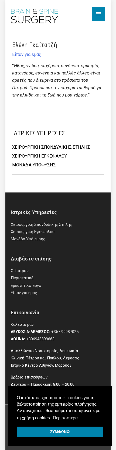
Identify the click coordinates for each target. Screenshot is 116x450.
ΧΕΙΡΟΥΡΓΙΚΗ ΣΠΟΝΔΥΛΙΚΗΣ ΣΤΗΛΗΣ (51, 147)
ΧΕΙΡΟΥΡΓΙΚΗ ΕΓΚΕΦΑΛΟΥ (39, 156)
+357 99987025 (65, 331)
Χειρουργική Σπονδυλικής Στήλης (41, 224)
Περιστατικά (22, 278)
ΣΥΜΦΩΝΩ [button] (60, 432)
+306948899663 (40, 339)
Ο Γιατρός (20, 270)
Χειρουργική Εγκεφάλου (32, 231)
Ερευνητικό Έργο (26, 285)
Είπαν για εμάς (26, 54)
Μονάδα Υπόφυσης (28, 239)
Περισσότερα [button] (65, 418)
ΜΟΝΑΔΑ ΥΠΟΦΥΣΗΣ (34, 164)
